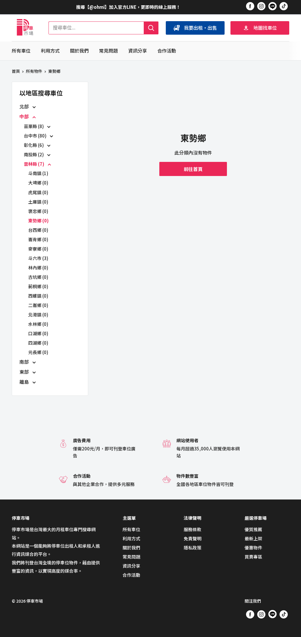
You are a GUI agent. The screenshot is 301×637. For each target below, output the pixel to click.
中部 (24, 116)
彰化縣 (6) (34, 145)
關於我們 (79, 50)
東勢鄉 (54, 71)
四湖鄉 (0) (38, 343)
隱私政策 (192, 547)
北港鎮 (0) (38, 314)
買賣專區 (253, 557)
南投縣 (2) (34, 154)
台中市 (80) (35, 136)
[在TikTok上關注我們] (284, 5)
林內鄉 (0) (38, 267)
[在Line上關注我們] (272, 7)
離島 (24, 381)
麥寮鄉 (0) (38, 249)
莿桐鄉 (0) (38, 286)
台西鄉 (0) (38, 230)
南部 (24, 361)
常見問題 (108, 50)
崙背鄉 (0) (38, 239)
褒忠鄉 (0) (38, 211)
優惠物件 (253, 547)
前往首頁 (193, 168)
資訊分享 (137, 50)
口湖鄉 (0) (38, 333)
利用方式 (50, 50)
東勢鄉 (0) (38, 220)
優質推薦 (253, 529)
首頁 (16, 71)
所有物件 (34, 71)
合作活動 (166, 50)
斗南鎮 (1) (38, 173)
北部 (24, 106)
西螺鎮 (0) (38, 296)
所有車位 (21, 50)
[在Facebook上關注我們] (250, 5)
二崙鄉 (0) (38, 305)
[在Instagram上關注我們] (261, 5)
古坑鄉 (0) (38, 277)
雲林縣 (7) (34, 164)
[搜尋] (151, 27)
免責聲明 (192, 538)
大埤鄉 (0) (38, 183)
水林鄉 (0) (38, 324)
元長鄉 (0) (38, 352)
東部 (24, 371)
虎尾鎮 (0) (38, 192)
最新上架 (253, 538)
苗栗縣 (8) (34, 126)
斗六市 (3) (38, 258)
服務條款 (192, 529)
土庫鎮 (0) (38, 202)
